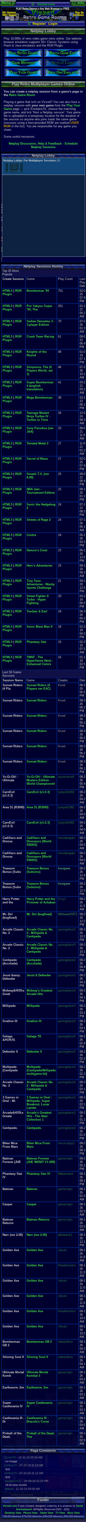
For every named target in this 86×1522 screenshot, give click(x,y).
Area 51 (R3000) (37, 807)
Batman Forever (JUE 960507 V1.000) (41, 1160)
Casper (31, 1204)
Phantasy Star (36, 642)
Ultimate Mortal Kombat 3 (37, 1373)
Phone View (30, 1512)
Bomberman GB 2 (39, 1341)
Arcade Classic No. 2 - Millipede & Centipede (40, 933)
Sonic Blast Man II (40, 626)
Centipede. (34, 1128)
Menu (8, 3)
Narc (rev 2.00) (37, 1235)
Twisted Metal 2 (37, 443)
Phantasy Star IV (38, 1173)
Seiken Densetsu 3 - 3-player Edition (41, 322)
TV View (60, 1512)
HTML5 (7, 290)
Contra (31, 535)
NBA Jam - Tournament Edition (41, 490)
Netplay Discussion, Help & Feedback (35, 143)
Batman (32, 1189)
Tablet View (46, 1512)
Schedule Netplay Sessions (54, 145)
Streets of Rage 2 (39, 519)
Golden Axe (35, 1250)
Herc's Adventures (39, 565)
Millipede (33, 1005)
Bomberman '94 (38, 290)
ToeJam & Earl (37, 611)
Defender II (34, 1051)
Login (53, 23)
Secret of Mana (37, 458)
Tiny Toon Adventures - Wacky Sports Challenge (41, 584)
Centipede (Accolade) (34, 961)
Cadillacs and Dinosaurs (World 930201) (39, 841)
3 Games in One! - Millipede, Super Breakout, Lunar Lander (39, 1103)
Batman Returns (38, 1219)
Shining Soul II (37, 1357)
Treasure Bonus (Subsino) (38, 870)
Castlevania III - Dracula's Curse (38, 1419)
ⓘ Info (78, 3)
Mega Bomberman (40, 397)
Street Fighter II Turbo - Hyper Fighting (38, 599)
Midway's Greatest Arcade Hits (39, 992)
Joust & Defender (39, 975)
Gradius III (34, 1021)
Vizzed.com (46, 4)
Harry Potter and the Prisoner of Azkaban (41, 900)
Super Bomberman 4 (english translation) (40, 386)
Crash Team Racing (40, 336)
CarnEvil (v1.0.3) (38, 792)
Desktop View (13, 1512)
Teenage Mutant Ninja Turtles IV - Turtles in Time (38, 416)
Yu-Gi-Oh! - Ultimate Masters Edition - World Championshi (41, 780)
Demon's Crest (37, 550)
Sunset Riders (37, 700)
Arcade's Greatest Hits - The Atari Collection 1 (39, 1116)
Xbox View (73, 1512)
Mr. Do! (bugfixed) (39, 914)
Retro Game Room (22, 95)
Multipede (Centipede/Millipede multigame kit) (41, 1070)
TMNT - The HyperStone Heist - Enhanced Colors (40, 660)
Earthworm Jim (37, 1387)
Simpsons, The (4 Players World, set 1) (40, 370)
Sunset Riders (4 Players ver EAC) (38, 686)
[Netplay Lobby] (43, 20)
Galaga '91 (34, 1036)
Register (39, 23)
